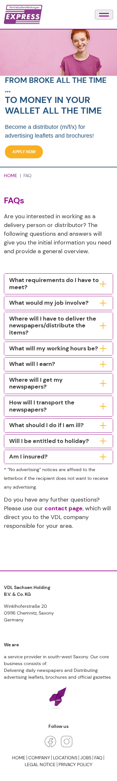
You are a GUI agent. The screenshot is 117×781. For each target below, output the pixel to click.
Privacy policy (75, 764)
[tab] (58, 284)
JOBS (85, 757)
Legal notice (40, 764)
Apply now (23, 152)
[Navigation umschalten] (104, 14)
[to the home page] (23, 14)
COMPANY (39, 757)
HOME (10, 175)
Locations (65, 757)
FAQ (98, 757)
